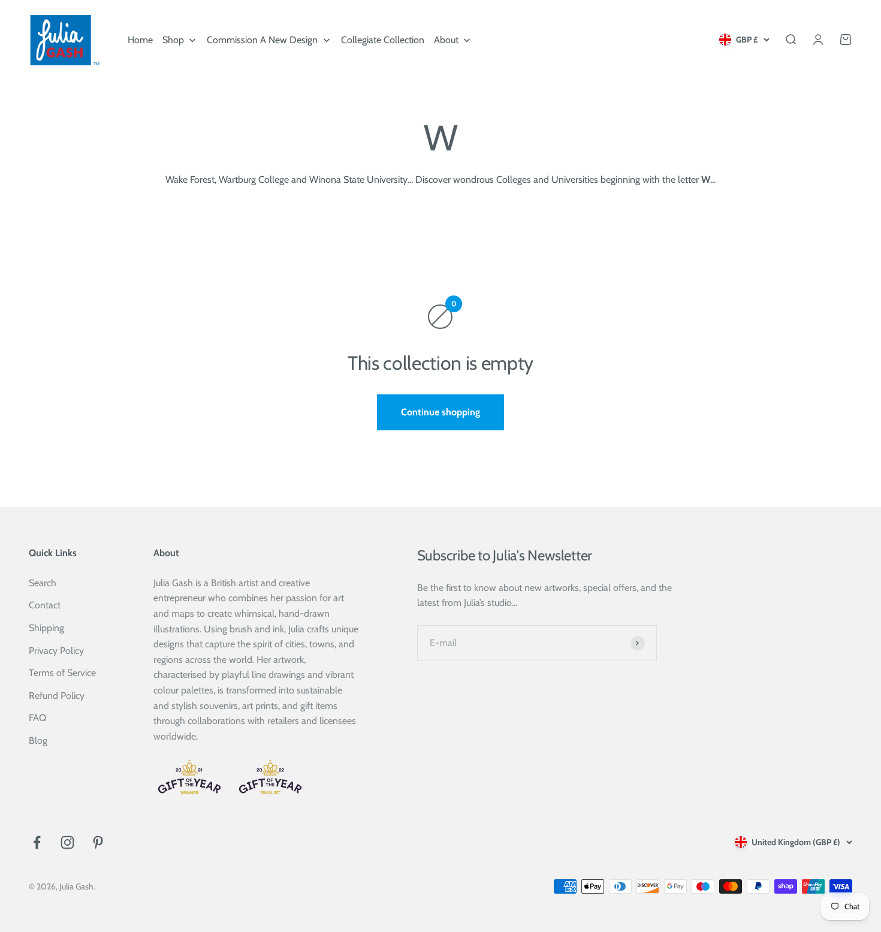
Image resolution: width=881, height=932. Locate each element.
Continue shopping (440, 412)
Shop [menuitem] (173, 40)
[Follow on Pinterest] (98, 842)
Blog (38, 740)
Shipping (46, 628)
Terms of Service (62, 672)
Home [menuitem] (140, 40)
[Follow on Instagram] (67, 842)
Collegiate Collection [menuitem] (382, 40)
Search (42, 583)
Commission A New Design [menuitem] (262, 40)
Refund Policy (57, 695)
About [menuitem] (446, 40)
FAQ (37, 717)
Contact (45, 605)
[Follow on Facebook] (37, 842)
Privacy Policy (56, 650)
